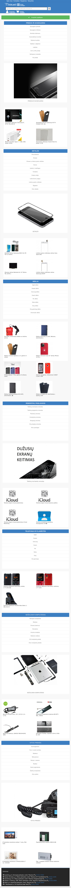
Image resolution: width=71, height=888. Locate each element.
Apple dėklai (35, 285)
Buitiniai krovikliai (35, 40)
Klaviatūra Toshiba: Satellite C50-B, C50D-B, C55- (48, 734)
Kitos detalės (35, 189)
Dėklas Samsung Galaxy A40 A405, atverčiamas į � (14, 395)
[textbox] (26, 8)
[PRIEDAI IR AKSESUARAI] (35, 85)
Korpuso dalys (35, 175)
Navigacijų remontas (35, 420)
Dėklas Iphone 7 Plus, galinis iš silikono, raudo (15, 375)
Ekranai (35, 158)
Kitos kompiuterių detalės (35, 642)
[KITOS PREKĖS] (35, 805)
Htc (35, 548)
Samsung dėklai (35, 292)
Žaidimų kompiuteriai (35, 770)
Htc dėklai (35, 298)
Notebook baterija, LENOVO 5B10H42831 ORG (14, 734)
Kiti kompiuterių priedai (35, 639)
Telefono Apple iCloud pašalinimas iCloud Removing (15, 523)
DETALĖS (35, 151)
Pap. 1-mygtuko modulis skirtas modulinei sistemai (47, 862)
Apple (35, 534)
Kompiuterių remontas (35, 417)
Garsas (35, 165)
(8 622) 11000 (52, 877)
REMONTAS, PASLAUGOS (35, 403)
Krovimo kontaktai (35, 632)
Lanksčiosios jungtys (35, 178)
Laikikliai (35, 47)
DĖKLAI (35, 281)
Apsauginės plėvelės (35, 26)
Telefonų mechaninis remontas (36, 406)
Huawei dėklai (35, 288)
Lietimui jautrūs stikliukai (35, 182)
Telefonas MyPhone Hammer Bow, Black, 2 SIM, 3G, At (15, 606)
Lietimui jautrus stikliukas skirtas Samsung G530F (45, 273)
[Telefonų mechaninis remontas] (35, 465)
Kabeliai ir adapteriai (35, 43)
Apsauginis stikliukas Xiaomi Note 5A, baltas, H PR (46, 142)
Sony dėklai (35, 305)
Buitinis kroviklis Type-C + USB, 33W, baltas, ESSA (15, 142)
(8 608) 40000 (40, 882)
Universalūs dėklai (35, 312)
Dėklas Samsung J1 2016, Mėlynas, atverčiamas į (46, 337)
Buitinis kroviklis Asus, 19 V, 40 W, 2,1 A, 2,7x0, (14, 715)
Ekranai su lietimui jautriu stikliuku (35, 161)
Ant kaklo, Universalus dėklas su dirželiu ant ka (15, 337)
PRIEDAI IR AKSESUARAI (35, 23)
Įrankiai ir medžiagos (35, 168)
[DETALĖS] (35, 216)
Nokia (35, 552)
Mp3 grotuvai (35, 757)
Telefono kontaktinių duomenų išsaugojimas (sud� (44, 523)
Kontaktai (35, 171)
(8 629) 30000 (53, 880)
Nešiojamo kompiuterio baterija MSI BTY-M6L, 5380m (47, 715)
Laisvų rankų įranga (35, 50)
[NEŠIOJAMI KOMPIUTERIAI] (35, 677)
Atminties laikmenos (35, 33)
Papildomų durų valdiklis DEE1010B (46, 842)
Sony (35, 555)
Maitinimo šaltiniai (35, 636)
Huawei (35, 538)
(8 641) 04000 (40, 875)
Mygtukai (35, 185)
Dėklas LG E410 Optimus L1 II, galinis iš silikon (15, 356)
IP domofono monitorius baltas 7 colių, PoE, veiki (15, 843)
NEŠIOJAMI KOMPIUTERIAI (36, 615)
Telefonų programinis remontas (35, 410)
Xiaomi (35, 545)
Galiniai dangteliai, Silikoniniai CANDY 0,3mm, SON (47, 375)
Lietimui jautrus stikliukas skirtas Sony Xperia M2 (46, 254)
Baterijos (35, 622)
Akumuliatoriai (35, 154)
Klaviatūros (35, 629)
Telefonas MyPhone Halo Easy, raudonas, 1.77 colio (47, 587)
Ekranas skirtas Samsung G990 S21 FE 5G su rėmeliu (15, 254)
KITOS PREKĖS (35, 743)
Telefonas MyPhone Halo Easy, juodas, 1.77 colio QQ (14, 587)
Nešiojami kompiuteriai (36, 618)
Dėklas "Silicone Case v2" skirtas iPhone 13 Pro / (47, 356)
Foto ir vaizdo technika (35, 750)
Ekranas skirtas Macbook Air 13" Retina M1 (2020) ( (15, 273)
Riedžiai (35, 763)
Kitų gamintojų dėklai (35, 309)
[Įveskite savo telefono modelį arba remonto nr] (49, 8)
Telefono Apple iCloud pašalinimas (13, 503)
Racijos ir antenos (35, 760)
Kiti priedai (36, 57)
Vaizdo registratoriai (35, 767)
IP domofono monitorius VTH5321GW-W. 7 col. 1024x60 (14, 862)
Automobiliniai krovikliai (35, 37)
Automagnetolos (35, 746)
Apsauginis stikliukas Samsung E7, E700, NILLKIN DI (15, 123)
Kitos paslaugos (35, 427)
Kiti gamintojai (35, 559)
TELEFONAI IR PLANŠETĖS (35, 531)
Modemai (35, 753)
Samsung (35, 541)
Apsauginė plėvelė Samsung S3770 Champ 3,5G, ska (46, 123)
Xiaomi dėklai (35, 295)
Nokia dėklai (35, 302)
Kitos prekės (35, 774)
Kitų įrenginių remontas (35, 424)
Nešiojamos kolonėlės (35, 54)
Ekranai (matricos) (35, 625)
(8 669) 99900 (35, 884)
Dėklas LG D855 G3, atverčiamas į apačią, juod (45, 395)
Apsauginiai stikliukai (35, 30)
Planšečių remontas (35, 413)
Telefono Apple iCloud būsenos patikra (46, 503)
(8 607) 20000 (48, 878)
